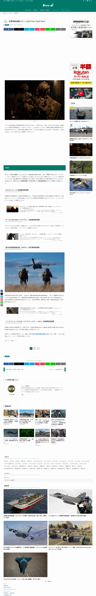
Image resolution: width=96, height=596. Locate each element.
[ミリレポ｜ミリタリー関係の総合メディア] (48, 5)
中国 (30, 466)
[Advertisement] (35, 54)
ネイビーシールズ (55, 463)
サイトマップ (7, 591)
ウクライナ (85, 461)
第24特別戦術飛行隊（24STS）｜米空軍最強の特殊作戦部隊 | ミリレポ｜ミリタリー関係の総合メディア (41, 308)
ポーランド (82, 463)
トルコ (39, 463)
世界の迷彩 (22, 466)
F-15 (6, 461)
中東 (36, 466)
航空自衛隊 (61, 468)
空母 (80, 466)
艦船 (68, 468)
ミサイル (7, 466)
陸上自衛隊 (75, 468)
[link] (22, 395)
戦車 (62, 466)
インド (77, 461)
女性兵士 (55, 466)
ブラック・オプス (57, 178)
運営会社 (6, 585)
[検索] (91, 1)
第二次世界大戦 (8, 468)
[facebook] (84, 1)
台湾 (48, 466)
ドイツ (46, 463)
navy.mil (34, 121)
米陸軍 (39, 468)
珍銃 (74, 466)
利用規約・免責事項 (9, 593)
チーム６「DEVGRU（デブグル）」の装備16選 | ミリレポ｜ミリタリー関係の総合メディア (41, 234)
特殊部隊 (7, 24)
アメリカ (47, 461)
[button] (9, 29)
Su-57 (29, 461)
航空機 (53, 468)
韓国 (83, 468)
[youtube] (87, 1)
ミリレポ (11, 394)
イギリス (55, 461)
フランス (65, 463)
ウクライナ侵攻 (9, 463)
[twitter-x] (86, 1)
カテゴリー (7, 477)
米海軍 (25, 468)
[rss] (89, 1)
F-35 (18, 461)
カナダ (17, 463)
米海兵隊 (18, 468)
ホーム (5, 583)
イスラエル (62, 461)
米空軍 (32, 468)
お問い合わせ (7, 587)
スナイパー (32, 463)
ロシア (14, 466)
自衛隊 (46, 468)
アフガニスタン (38, 461)
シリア (24, 463)
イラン (70, 461)
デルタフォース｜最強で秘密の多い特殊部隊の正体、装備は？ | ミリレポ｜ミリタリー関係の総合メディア (41, 207)
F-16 (12, 461)
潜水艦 (67, 466)
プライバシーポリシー (10, 589)
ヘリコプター (74, 463)
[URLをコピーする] (61, 29)
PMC (23, 461)
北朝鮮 (42, 466)
